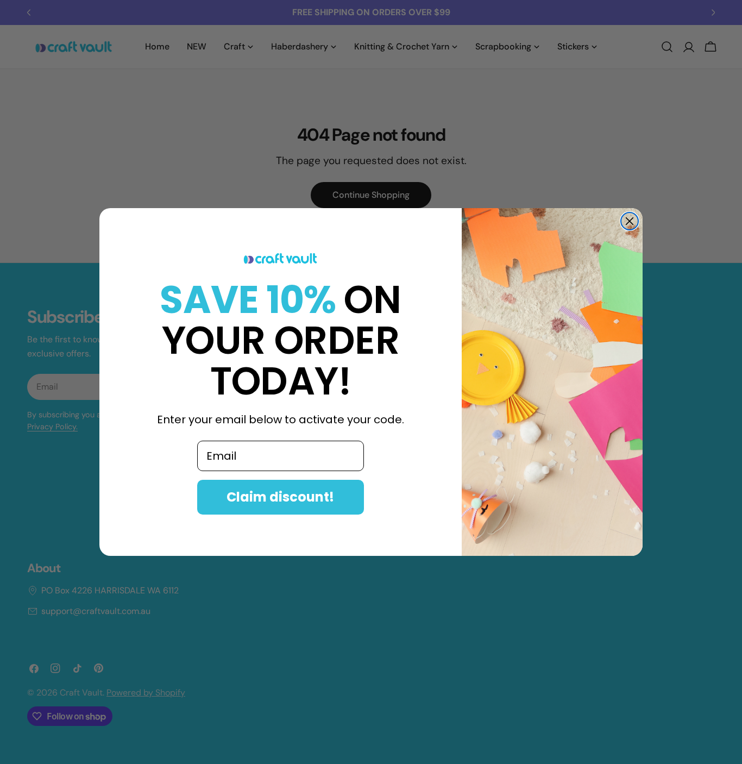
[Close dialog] (629, 221)
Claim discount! (280, 497)
